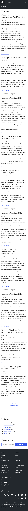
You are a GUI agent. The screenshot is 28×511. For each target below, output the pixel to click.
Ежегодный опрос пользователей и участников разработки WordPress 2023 (11, 96)
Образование (7, 429)
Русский (7, 491)
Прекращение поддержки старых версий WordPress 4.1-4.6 (13, 16)
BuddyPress (5, 485)
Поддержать (19, 470)
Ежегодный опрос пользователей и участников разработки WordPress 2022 (11, 211)
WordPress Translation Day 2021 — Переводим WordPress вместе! (13, 331)
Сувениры (18, 472)
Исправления (7, 423)
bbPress (4, 482)
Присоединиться (19, 465)
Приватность (5, 460)
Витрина (17, 452)
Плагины (17, 458)
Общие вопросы (8, 431)
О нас (3, 452)
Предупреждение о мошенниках (13, 57)
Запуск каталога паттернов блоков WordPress (11, 367)
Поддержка (4, 467)
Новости (3, 6)
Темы (16, 455)
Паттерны (17, 460)
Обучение (4, 465)
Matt (3, 480)
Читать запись (5, 54)
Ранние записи (14, 405)
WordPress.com (6, 477)
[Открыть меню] (25, 2)
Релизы (6, 433)
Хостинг (3, 458)
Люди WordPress (8, 425)
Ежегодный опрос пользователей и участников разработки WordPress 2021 (11, 292)
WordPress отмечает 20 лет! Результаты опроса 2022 (11, 137)
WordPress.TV (5, 472)
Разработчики (5, 470)
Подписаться (21, 444)
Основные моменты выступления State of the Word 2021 (9, 251)
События (17, 467)
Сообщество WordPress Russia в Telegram (10, 171)
